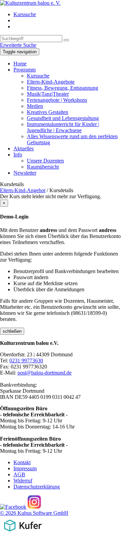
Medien (35, 106)
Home (20, 63)
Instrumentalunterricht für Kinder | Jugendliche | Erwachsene (63, 127)
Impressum (25, 468)
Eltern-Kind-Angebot (22, 190)
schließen (12, 331)
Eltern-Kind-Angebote (51, 82)
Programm (24, 69)
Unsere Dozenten (45, 160)
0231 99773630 (26, 360)
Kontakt (22, 462)
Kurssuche (24, 14)
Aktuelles (23, 148)
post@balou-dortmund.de (44, 373)
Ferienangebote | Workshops (57, 100)
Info (17, 154)
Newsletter (24, 173)
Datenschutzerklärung (36, 486)
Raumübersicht (43, 167)
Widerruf (22, 480)
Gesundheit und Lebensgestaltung (63, 118)
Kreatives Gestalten (47, 112)
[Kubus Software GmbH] (22, 533)
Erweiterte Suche (18, 45)
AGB (19, 474)
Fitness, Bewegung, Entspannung (62, 88)
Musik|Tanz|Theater (48, 94)
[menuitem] (67, 14)
